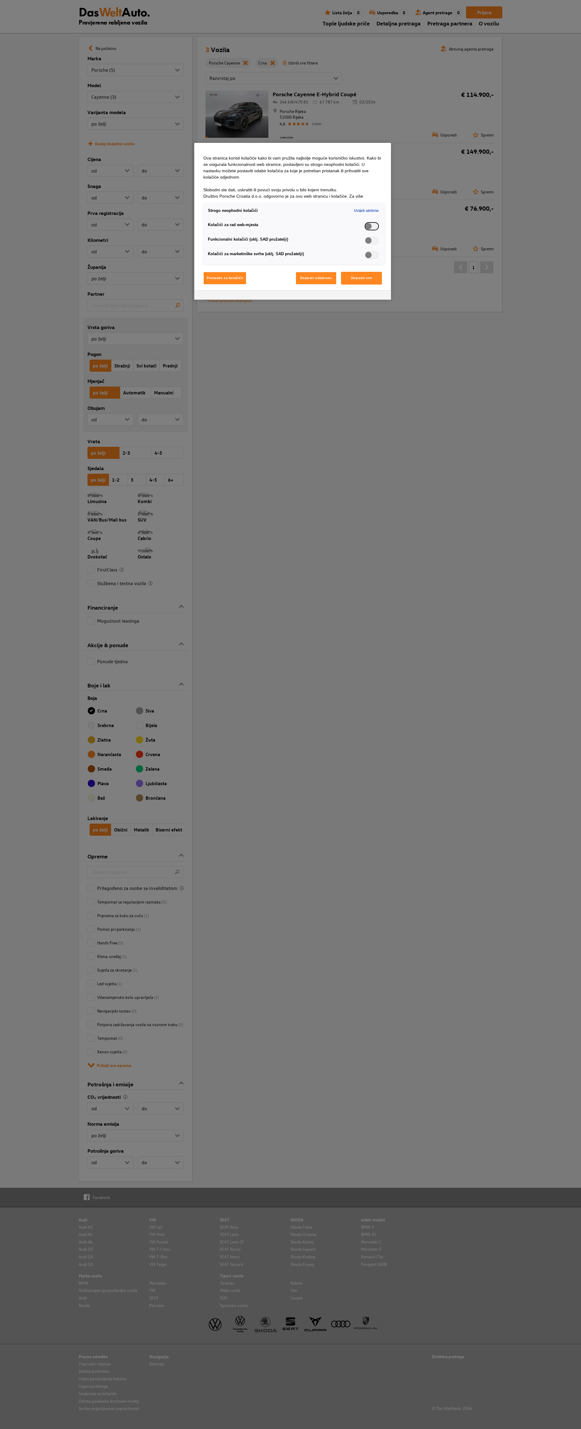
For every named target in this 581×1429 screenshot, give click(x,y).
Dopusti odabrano (316, 278)
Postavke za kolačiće (225, 278)
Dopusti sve (361, 278)
